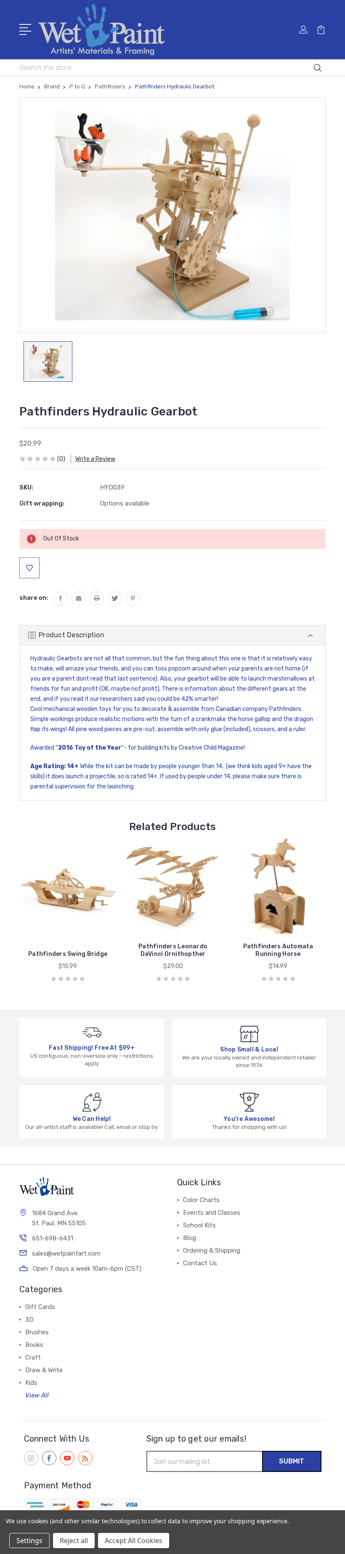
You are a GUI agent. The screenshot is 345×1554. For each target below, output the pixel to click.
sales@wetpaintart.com (66, 1253)
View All (37, 1395)
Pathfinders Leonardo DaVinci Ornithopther (172, 950)
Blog (189, 1238)
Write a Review (95, 459)
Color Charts (201, 1200)
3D (29, 1319)
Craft (33, 1357)
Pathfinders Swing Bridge (67, 954)
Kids (31, 1382)
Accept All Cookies (133, 1540)
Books (34, 1345)
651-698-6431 (52, 1238)
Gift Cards (40, 1307)
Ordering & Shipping (211, 1250)
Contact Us (200, 1263)
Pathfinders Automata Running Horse (278, 950)
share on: (33, 597)
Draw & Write (44, 1370)
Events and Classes (211, 1212)
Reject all (74, 1540)
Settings (29, 1540)
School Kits (199, 1225)
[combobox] (172, 67)
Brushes (37, 1332)
